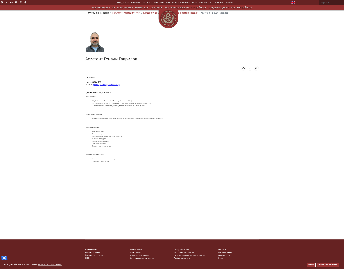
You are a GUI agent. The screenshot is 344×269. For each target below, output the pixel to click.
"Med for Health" (136, 249)
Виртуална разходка (94, 255)
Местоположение (225, 252)
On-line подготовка (92, 252)
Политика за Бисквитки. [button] (50, 264)
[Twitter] (7, 2)
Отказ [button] (311, 265)
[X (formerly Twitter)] (250, 68)
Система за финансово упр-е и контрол (189, 255)
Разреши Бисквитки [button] (327, 265)
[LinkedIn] (256, 68)
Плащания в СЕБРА (181, 249)
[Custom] (25, 2)
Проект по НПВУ (136, 252)
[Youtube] (11, 2)
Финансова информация (184, 252)
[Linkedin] (16, 2)
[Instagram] (21, 2)
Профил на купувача (182, 258)
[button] (123, 2)
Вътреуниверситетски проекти (142, 258)
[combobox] (331, 2)
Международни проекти (139, 255)
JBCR (87, 258)
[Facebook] (2, 2)
